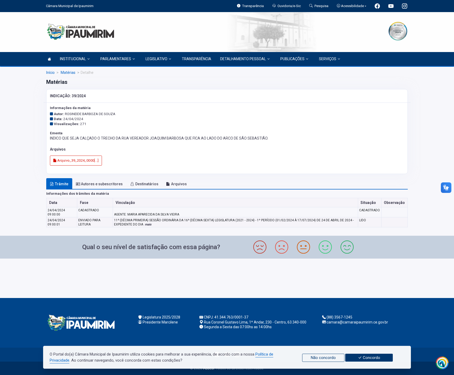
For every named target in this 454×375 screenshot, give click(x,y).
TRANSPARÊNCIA (196, 59)
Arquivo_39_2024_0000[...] (77, 160)
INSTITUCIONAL (73, 59)
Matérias (67, 72)
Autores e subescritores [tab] (102, 184)
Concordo (371, 357)
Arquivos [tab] (179, 184)
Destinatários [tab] (146, 184)
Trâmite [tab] (61, 184)
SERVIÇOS (327, 59)
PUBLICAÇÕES (292, 59)
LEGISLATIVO (156, 59)
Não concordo (323, 357)
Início (50, 72)
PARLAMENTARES (115, 59)
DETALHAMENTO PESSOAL (243, 59)
